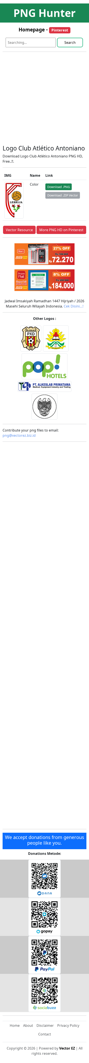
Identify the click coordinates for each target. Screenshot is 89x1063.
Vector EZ (67, 1048)
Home (15, 1025)
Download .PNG (58, 187)
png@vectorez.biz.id (19, 435)
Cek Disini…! (73, 306)
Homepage (32, 29)
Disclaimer (45, 1025)
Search (70, 42)
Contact (44, 1034)
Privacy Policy (68, 1025)
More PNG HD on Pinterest (61, 229)
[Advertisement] (44, 100)
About (28, 1025)
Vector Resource (19, 229)
